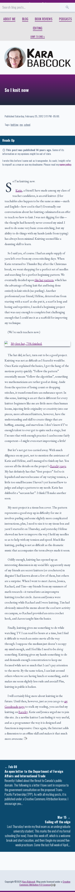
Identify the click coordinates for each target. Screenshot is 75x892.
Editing (37, 28)
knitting (14, 125)
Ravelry (23, 712)
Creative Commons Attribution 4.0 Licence (44, 883)
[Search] (67, 7)
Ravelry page (58, 466)
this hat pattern (43, 280)
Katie (19, 190)
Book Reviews (43, 19)
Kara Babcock (28, 881)
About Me (9, 19)
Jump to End (36, 36)
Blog (25, 19)
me (21, 125)
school (27, 125)
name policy (65, 164)
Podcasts (65, 19)
